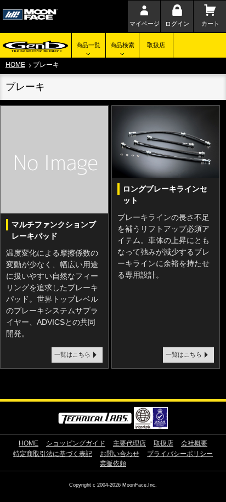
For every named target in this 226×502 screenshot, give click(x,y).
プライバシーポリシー (180, 454)
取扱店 (156, 45)
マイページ (144, 23)
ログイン (177, 23)
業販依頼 (113, 463)
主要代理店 (129, 443)
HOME (15, 65)
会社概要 (194, 443)
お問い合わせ (119, 454)
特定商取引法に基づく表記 (52, 454)
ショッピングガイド (75, 443)
